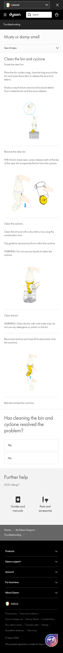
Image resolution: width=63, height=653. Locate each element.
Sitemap (44, 625)
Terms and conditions (29, 613)
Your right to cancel (13, 625)
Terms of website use (14, 619)
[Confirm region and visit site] (57, 5)
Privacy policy (11, 613)
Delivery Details (32, 619)
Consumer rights (31, 625)
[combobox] (27, 4)
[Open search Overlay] (39, 15)
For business (12, 582)
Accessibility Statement (14, 630)
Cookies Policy (48, 619)
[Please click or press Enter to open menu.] (5, 14)
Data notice (32, 630)
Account (9, 571)
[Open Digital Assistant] (51, 640)
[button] (31, 48)
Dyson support (13, 561)
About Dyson (12, 592)
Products (9, 551)
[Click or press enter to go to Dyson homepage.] (14, 16)
